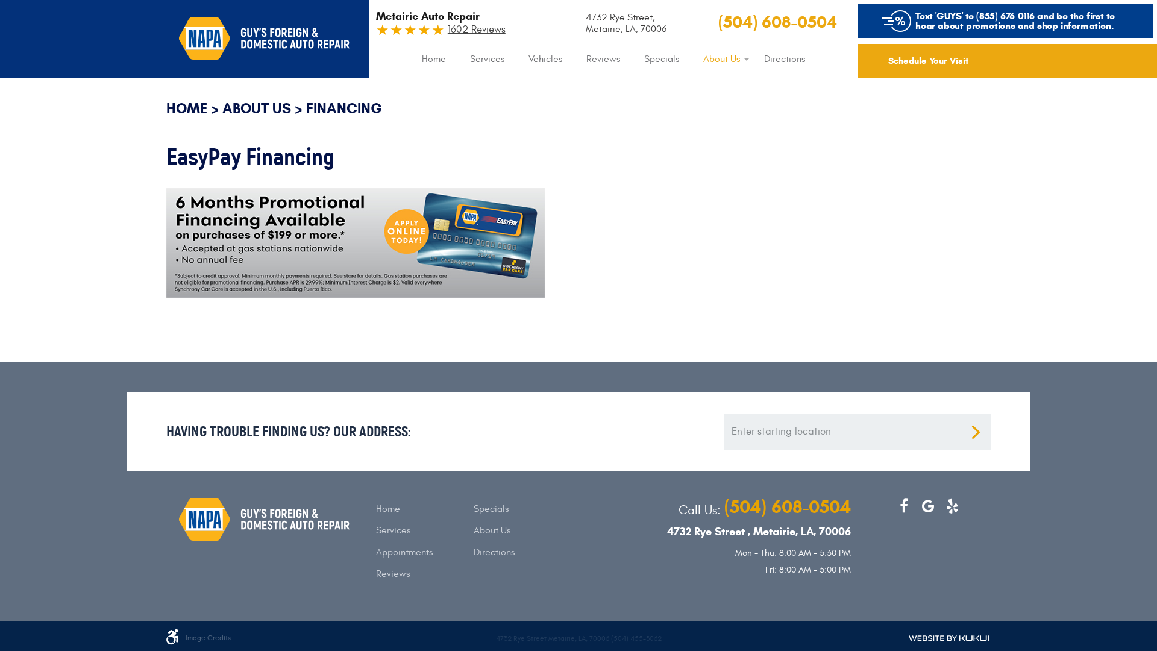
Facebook (903, 506)
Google (928, 506)
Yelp (952, 506)
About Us (721, 59)
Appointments (404, 552)
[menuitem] (434, 59)
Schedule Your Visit (928, 60)
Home (434, 59)
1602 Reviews (477, 30)
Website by (949, 638)
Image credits (208, 638)
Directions (784, 59)
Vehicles (545, 59)
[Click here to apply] (355, 191)
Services (487, 59)
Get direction (975, 432)
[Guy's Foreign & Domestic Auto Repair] (264, 38)
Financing (344, 108)
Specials (661, 59)
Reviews (603, 59)
